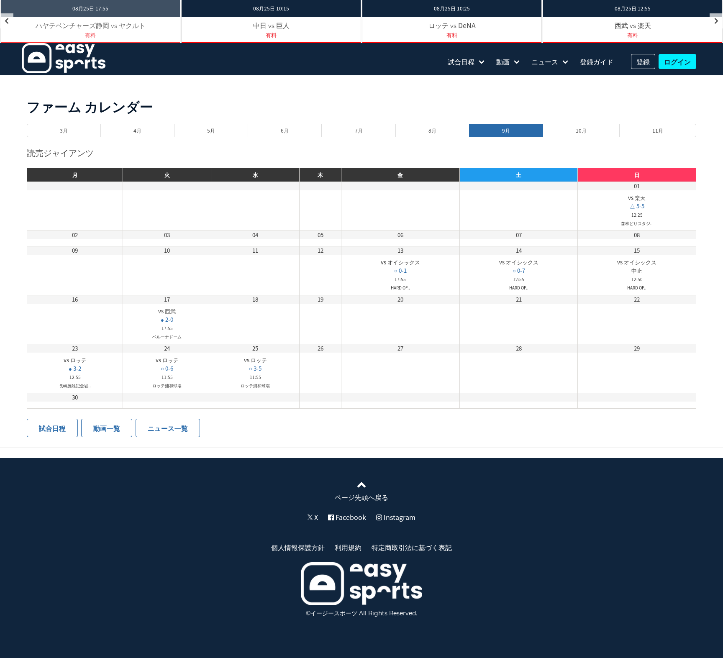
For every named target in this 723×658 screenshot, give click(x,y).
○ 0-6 (167, 368)
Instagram (398, 517)
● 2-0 (167, 319)
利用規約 (348, 547)
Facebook (350, 517)
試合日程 (461, 61)
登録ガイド (596, 61)
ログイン (677, 61)
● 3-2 (75, 368)
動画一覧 (106, 428)
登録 (643, 61)
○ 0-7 (519, 270)
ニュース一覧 (168, 428)
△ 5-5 (637, 206)
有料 (271, 35)
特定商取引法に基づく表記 (412, 547)
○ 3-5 (255, 368)
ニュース (544, 61)
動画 (503, 61)
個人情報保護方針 (298, 547)
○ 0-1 (400, 270)
